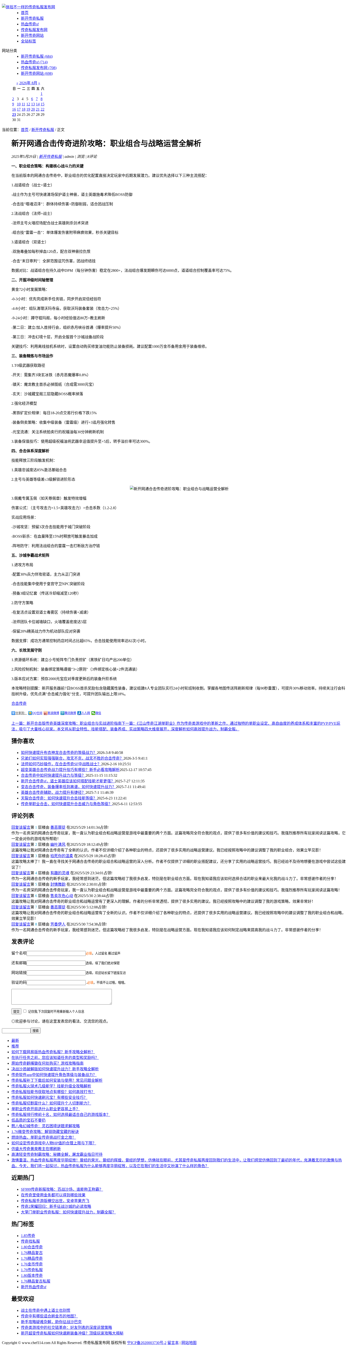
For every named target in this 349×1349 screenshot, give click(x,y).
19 (28, 109)
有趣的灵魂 (59, 873)
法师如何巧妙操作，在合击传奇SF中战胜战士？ (61, 764)
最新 (15, 1041)
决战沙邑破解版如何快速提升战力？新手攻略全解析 (55, 1069)
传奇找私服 (30, 1241)
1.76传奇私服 (32, 1270)
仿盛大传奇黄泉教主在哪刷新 (36, 1149)
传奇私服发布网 (34, 30)
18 (23, 109)
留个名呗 (19, 953)
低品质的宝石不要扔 (28, 1120)
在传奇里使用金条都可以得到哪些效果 (53, 1195)
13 (33, 104)
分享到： (21, 713)
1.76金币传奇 (32, 1264)
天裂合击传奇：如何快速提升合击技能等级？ (59, 798)
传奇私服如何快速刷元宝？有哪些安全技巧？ (49, 1097)
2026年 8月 (28, 83)
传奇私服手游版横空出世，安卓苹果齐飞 (55, 1201)
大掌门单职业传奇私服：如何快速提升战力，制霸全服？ (68, 1212)
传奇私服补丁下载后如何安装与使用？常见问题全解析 (57, 1080)
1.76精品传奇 (32, 1258)
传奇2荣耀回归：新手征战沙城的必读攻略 (56, 1206)
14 (38, 104)
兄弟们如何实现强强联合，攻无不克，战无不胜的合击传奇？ (72, 758)
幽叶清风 (58, 844)
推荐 (15, 1046)
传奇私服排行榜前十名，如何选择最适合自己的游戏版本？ (60, 1115)
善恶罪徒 (58, 827)
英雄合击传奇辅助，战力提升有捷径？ (53, 792)
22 (42, 109)
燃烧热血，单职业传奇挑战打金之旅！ (43, 1137)
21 (38, 109)
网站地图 (189, 1343)
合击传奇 (19, 703)
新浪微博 (53, 713)
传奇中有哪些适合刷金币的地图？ (49, 1316)
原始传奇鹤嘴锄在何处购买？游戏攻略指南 (47, 1063)
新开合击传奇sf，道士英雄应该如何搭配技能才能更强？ (68, 781)
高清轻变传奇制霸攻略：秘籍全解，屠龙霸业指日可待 (57, 1154)
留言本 (173, 1343)
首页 (24, 13)
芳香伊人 (58, 924)
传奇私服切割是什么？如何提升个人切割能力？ (51, 1103)
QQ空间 (37, 713)
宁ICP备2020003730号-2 (146, 1343)
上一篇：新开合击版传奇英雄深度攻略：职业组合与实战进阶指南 (66, 723)
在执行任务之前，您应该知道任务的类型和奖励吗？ (55, 1058)
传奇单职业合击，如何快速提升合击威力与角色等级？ (66, 804)
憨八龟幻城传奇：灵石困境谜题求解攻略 (45, 1126)
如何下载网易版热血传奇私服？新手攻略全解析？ (53, 1052)
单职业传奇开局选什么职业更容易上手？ (45, 1109)
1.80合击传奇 (32, 1247)
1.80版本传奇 (32, 1276)
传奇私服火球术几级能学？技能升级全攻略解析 (51, 1086)
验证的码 (19, 982)
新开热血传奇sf (33, 1287)
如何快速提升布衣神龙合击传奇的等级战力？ (59, 753)
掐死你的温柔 (61, 856)
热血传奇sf (30, 24)
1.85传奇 (28, 1236)
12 (28, 104)
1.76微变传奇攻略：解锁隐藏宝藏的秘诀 (45, 1132)
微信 (98, 713)
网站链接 (19, 973)
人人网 (85, 713)
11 (23, 104)
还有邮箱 (19, 963)
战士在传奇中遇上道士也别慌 (45, 1310)
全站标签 (28, 41)
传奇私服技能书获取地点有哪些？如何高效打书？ (53, 1092)
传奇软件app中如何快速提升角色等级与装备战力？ (54, 1075)
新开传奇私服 (32, 18)
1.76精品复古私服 (35, 1281)
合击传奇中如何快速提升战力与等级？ (53, 775)
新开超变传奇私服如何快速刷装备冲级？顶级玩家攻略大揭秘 (72, 1333)
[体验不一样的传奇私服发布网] (28, 7)
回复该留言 (20, 827)
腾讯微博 (70, 713)
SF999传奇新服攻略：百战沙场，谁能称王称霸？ (62, 1189)
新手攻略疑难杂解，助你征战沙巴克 (51, 1322)
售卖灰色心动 (61, 896)
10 (19, 104)
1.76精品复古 (32, 1253)
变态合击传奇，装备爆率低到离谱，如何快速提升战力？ (68, 787)
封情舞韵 (58, 884)
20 (33, 109)
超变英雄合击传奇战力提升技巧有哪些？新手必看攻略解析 (70, 770)
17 (19, 109)
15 (42, 104)
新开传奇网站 (32, 35)
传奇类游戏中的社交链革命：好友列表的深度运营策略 (66, 1327)
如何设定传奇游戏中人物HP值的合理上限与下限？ (53, 1143)
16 (14, 109)
